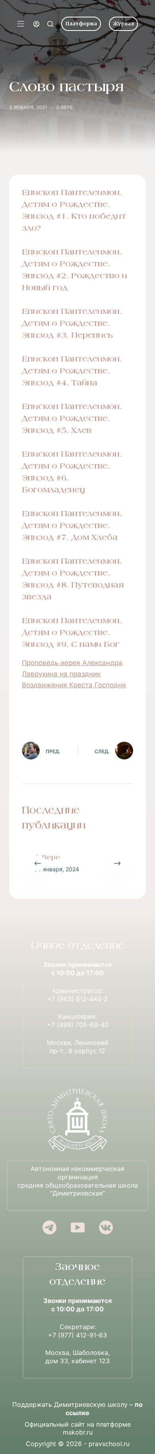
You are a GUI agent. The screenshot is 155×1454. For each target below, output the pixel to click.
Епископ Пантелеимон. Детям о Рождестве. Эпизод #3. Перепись (72, 324)
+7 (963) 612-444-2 (77, 999)
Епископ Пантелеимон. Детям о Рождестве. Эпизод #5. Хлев (72, 419)
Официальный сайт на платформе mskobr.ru (78, 1428)
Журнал (123, 24)
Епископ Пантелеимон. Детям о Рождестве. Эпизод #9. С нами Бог (72, 633)
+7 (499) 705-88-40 (77, 1025)
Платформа (81, 24)
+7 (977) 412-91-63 (77, 1335)
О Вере (47, 858)
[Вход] (36, 24)
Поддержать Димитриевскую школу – (77, 1408)
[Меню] (20, 23)
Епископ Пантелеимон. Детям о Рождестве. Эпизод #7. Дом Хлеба (72, 526)
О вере (64, 107)
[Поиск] (50, 24)
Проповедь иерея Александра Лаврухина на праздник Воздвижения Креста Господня (74, 674)
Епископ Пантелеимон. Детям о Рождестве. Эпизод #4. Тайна (72, 371)
